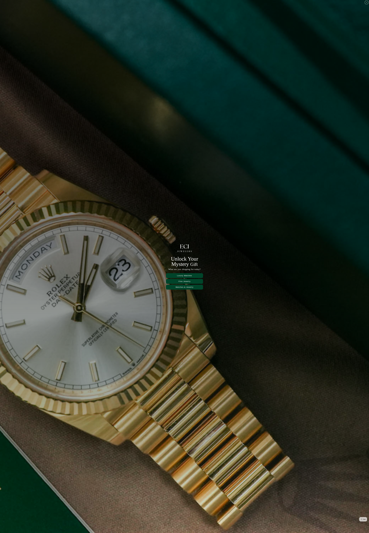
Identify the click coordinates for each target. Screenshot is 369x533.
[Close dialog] (366, 2)
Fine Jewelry (185, 281)
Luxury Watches (184, 276)
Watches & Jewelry (184, 287)
